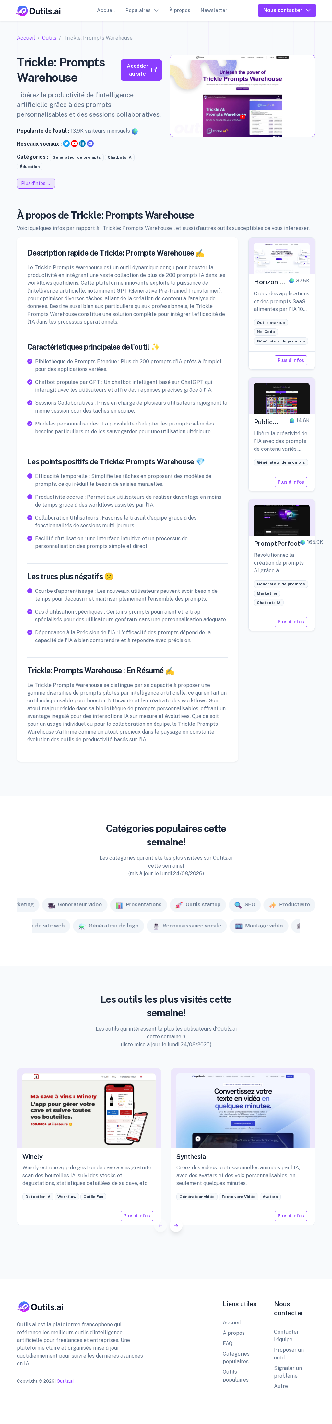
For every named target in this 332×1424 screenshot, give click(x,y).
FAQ (227, 1343)
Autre (281, 1386)
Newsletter (214, 10)
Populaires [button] (138, 10)
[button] (176, 1225)
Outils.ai (65, 1381)
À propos (179, 10)
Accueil (106, 10)
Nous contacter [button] (282, 10)
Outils (49, 38)
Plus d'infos (291, 360)
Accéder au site (137, 70)
